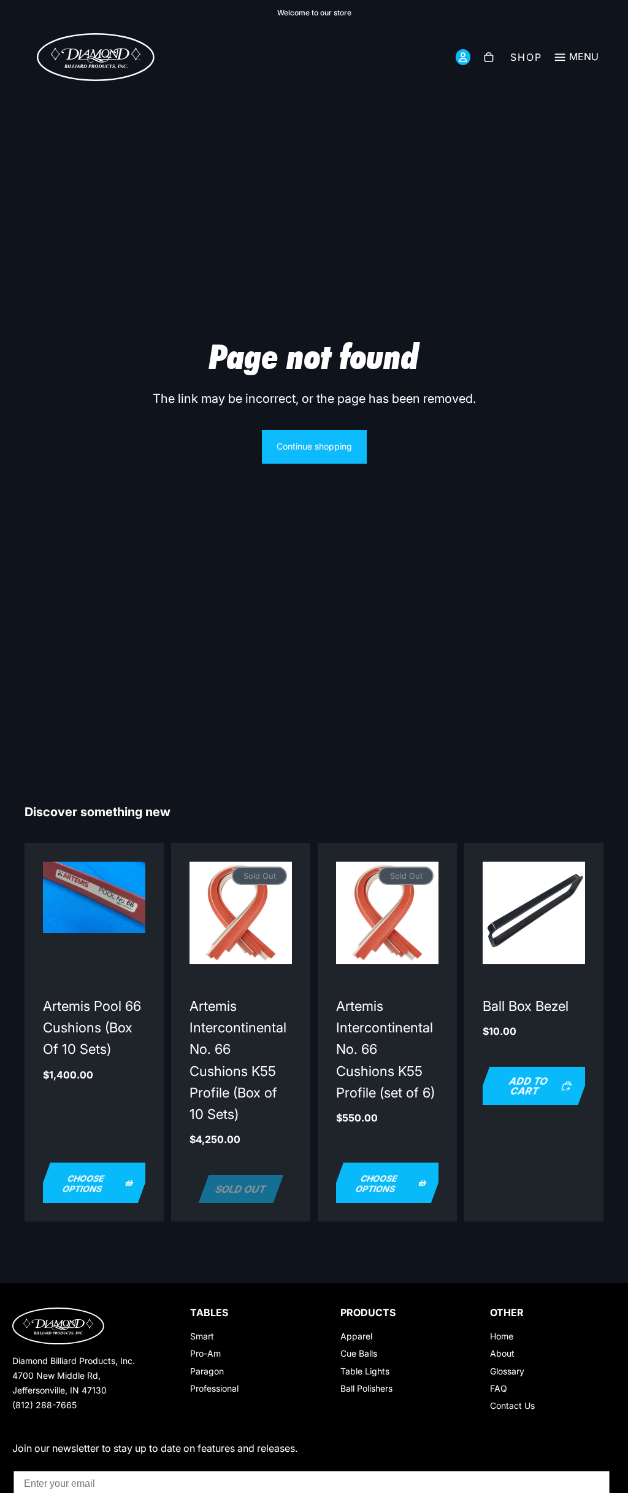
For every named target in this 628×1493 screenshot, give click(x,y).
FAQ (498, 1388)
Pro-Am (205, 1353)
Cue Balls (358, 1353)
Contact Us (512, 1405)
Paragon (207, 1371)
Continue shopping (314, 446)
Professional (214, 1388)
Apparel (356, 1336)
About (502, 1353)
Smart (202, 1336)
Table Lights (364, 1371)
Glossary (507, 1371)
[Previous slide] (203, 912)
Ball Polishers (366, 1388)
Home (501, 1336)
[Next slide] (278, 912)
